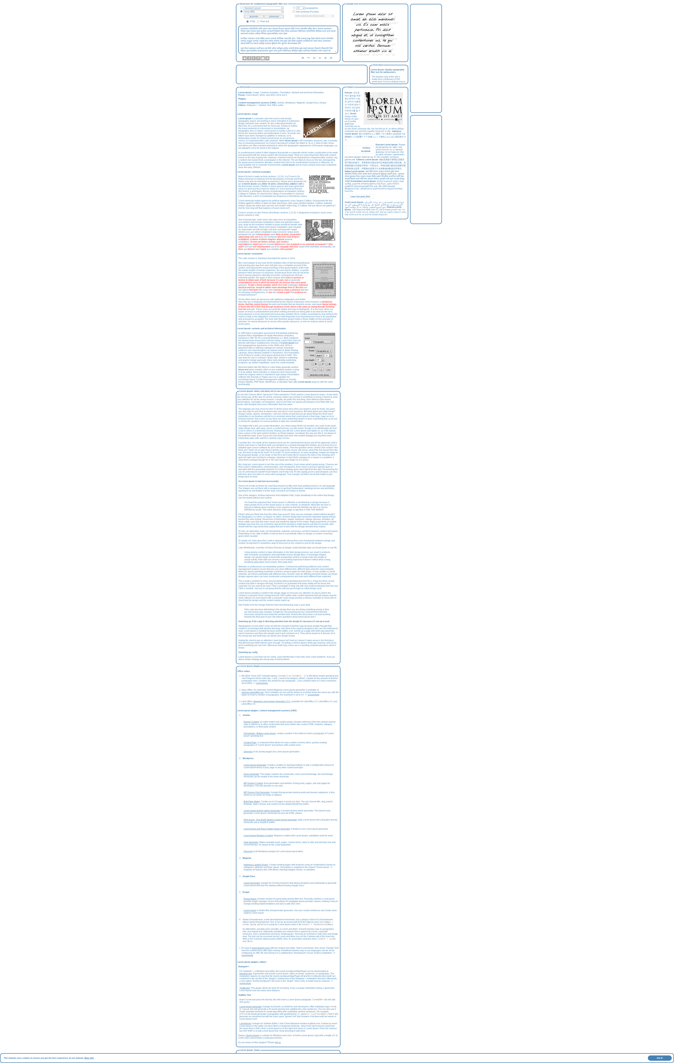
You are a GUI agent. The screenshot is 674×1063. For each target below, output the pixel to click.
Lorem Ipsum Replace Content (258, 835)
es (314, 57)
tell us (278, 1042)
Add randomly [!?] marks (307, 12)
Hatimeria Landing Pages (256, 865)
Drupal (323, 102)
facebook (365, 151)
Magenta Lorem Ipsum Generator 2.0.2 (271, 701)
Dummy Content (251, 722)
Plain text (264, 21)
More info (89, 1058)
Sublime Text (265, 105)
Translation (285, 92)
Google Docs (312, 102)
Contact (366, 148)
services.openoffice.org (253, 692)
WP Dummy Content (253, 783)
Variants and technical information (308, 92)
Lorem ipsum (250, 910)
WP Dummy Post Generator (257, 792)
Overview (248, 751)
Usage (256, 92)
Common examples (269, 92)
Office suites (277, 105)
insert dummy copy (261, 948)
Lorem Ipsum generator (250, 1006)
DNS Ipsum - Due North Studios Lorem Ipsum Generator (270, 820)
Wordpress (290, 102)
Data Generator (251, 842)
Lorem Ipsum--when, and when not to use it (266, 95)
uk (325, 57)
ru (320, 57)
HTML (253, 21)
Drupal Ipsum (250, 899)
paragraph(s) (312, 8)
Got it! (660, 1058)
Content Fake (250, 742)
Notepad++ (252, 105)
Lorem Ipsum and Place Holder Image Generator (267, 829)
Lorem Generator (252, 883)
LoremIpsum (245, 1023)
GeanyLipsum (252, 1035)
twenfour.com (245, 973)
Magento (301, 102)
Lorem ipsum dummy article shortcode (262, 810)
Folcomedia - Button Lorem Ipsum (260, 733)
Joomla (280, 102)
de (303, 57)
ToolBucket (244, 988)
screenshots (262, 683)
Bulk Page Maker (252, 801)
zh (331, 57)
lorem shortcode (251, 774)
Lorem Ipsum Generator (255, 765)
